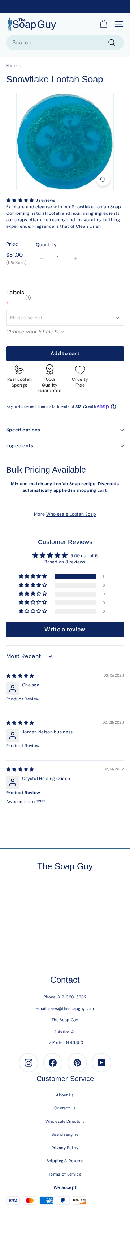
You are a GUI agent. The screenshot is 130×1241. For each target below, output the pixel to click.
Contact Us (65, 1107)
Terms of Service (65, 1174)
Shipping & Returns (65, 1160)
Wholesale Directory (65, 1121)
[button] (20, 200)
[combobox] (65, 42)
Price (12, 244)
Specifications (23, 430)
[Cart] (103, 24)
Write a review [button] (64, 629)
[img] (20, 676)
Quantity (46, 245)
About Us (65, 1094)
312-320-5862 (71, 996)
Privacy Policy (65, 1147)
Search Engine (65, 1134)
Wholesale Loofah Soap (71, 514)
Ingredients (20, 446)
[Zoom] (103, 179)
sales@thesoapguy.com (71, 1008)
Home (11, 65)
